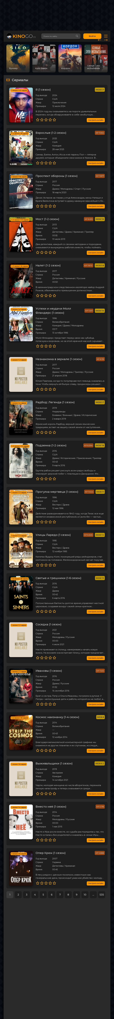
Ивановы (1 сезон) (49, 670)
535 (102, 894)
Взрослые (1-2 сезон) (51, 132)
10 (85, 894)
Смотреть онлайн (95, 120)
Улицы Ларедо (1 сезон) (53, 535)
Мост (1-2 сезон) (47, 219)
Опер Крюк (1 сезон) (51, 853)
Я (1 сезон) (43, 89)
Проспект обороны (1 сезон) (57, 176)
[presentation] (99, 39)
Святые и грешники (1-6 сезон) (58, 578)
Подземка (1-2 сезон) (51, 445)
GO (24, 36)
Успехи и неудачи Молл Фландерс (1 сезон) (53, 310)
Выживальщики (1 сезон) (54, 763)
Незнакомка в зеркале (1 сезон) (59, 359)
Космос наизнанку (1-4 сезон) (57, 717)
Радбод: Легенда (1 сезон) (55, 402)
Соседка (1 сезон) (48, 624)
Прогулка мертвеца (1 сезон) (57, 491)
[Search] (77, 36)
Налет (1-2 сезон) (48, 265)
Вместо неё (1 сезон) (51, 806)
